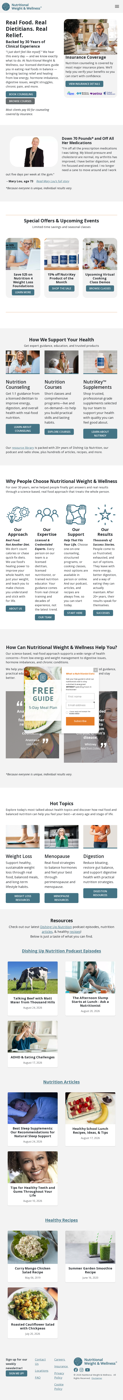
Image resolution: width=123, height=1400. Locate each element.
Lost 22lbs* (32, 743)
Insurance (61, 1366)
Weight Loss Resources (22, 898)
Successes (103, 613)
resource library (23, 448)
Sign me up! (16, 1373)
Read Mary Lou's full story (52, 181)
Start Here (74, 613)
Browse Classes (100, 288)
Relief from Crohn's (91, 748)
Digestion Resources (100, 893)
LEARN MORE (23, 292)
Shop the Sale (61, 288)
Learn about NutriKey (100, 433)
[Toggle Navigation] (117, 6)
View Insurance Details (84, 84)
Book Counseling (21, 94)
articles (47, 931)
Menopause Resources (61, 898)
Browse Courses (20, 101)
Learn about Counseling (23, 429)
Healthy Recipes (61, 1220)
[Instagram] (81, 1370)
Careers (60, 1359)
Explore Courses (59, 432)
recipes (75, 931)
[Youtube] (87, 1370)
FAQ (38, 1377)
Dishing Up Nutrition (56, 927)
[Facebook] (76, 1370)
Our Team (44, 617)
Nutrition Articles (61, 1081)
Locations (41, 1371)
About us (15, 608)
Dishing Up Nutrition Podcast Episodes (61, 950)
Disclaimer (97, 1378)
